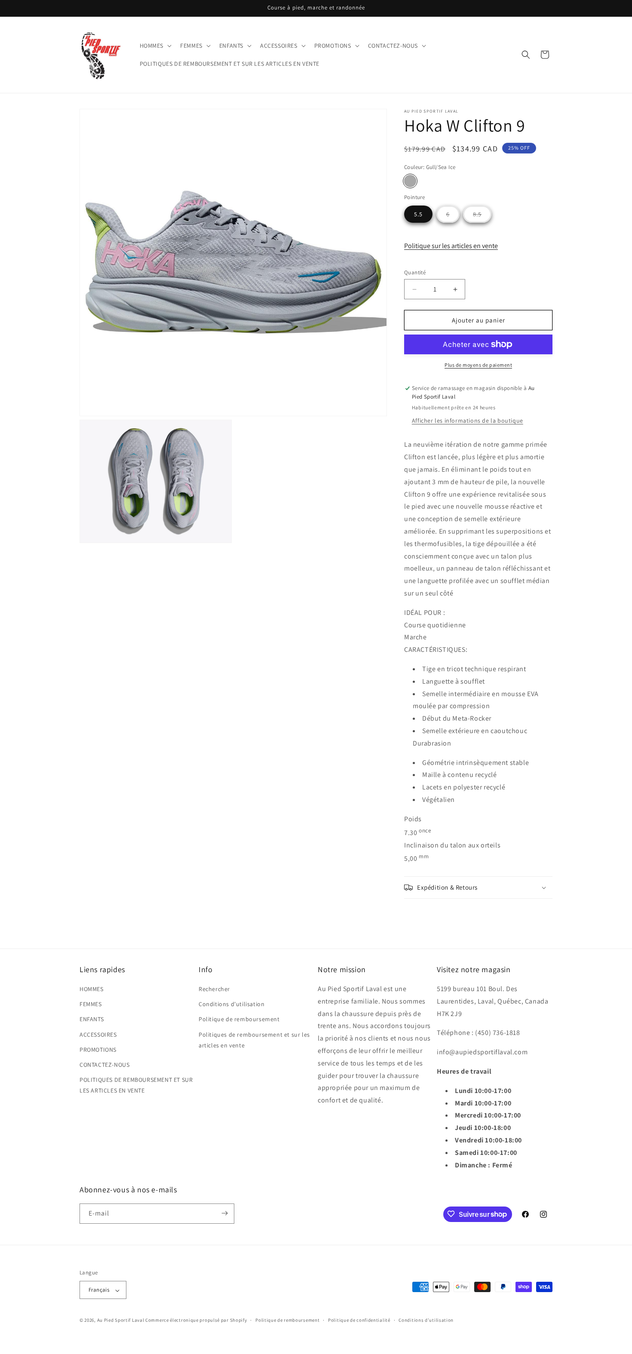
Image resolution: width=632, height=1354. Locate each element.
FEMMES (91, 1004)
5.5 (418, 214)
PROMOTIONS (98, 1049)
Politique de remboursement (239, 1019)
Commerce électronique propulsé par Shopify (196, 1320)
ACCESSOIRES (98, 1034)
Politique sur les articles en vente (451, 245)
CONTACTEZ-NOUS (104, 1064)
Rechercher (214, 989)
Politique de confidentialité (359, 1320)
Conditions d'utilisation (231, 1004)
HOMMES (92, 989)
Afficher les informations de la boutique (467, 420)
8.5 (482, 216)
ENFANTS (92, 1019)
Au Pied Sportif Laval (120, 1320)
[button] (155, 46)
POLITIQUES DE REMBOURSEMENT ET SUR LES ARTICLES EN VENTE (136, 1085)
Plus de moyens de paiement (478, 365)
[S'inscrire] (224, 1213)
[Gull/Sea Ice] (410, 181)
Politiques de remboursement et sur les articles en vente (254, 1040)
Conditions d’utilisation (426, 1320)
